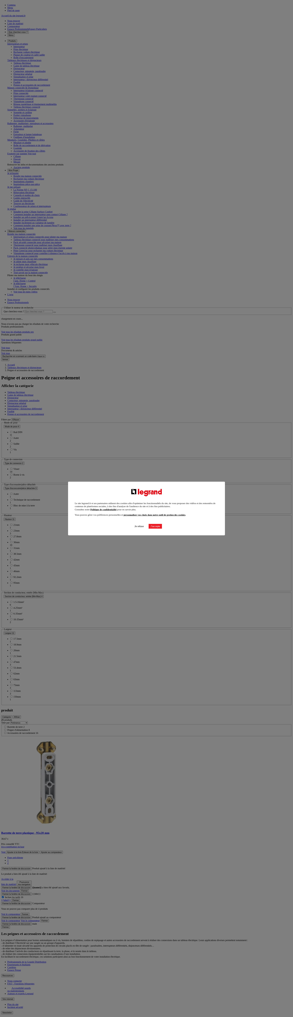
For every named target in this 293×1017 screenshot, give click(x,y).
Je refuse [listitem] (139, 526)
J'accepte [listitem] (155, 526)
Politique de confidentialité (103, 509)
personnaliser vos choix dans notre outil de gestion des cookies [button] (154, 515)
